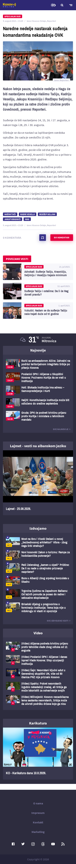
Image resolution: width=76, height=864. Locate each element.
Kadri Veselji (27, 214)
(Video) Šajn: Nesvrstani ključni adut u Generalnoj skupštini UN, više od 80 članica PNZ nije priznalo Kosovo (38, 673)
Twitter (23, 844)
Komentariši (42, 237)
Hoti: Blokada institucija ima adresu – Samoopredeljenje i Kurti (38, 390)
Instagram (33, 844)
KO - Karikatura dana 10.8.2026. (38, 754)
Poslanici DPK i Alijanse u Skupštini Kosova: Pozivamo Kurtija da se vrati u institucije (38, 377)
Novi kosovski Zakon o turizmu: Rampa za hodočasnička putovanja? (38, 555)
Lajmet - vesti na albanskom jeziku (38, 446)
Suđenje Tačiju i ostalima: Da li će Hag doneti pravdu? (38, 291)
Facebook (13, 844)
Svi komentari (61, 237)
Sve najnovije (60, 429)
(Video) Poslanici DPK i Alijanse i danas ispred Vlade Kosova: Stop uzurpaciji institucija (38, 660)
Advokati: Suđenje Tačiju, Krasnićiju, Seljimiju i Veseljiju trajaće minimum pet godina (38, 272)
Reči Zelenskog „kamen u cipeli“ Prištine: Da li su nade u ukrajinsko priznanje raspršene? (38, 568)
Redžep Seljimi (47, 214)
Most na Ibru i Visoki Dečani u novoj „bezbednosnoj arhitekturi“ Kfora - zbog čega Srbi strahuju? (38, 542)
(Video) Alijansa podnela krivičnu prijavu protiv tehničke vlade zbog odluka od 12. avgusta (38, 647)
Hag (27, 219)
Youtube (53, 844)
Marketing (38, 832)
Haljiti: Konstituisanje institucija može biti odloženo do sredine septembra (38, 403)
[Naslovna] (9, 5)
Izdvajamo (38, 528)
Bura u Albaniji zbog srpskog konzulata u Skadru (38, 581)
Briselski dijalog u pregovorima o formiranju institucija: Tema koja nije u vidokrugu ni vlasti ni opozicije (38, 607)
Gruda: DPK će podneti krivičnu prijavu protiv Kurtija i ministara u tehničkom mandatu (38, 416)
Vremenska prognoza (53, 5)
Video (38, 633)
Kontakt (38, 822)
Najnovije (38, 350)
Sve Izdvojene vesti (57, 620)
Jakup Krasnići (12, 219)
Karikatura (38, 723)
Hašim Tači (10, 214)
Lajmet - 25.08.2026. (38, 482)
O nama (38, 803)
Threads (43, 844)
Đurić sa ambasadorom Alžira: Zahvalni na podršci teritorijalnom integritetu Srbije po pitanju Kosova (38, 364)
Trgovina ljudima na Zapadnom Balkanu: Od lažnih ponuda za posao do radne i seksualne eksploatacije (38, 594)
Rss (63, 844)
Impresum (38, 813)
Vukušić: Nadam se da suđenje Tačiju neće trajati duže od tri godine (38, 310)
